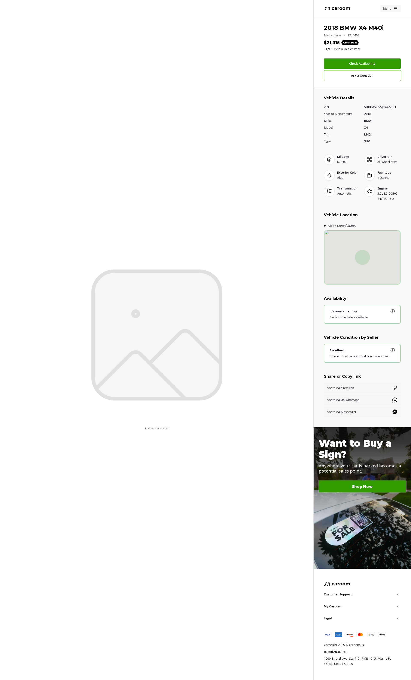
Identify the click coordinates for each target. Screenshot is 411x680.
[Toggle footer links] (397, 594)
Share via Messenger (341, 412)
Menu (387, 8)
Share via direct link (340, 388)
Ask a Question (362, 75)
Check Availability (362, 63)
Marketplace (332, 35)
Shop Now (362, 486)
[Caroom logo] (337, 8)
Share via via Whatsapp (343, 400)
